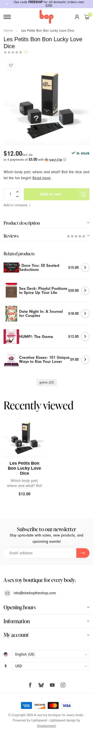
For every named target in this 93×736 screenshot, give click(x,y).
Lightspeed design (63, 720)
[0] (86, 17)
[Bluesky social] (41, 685)
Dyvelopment (46, 726)
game (46, 382)
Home (8, 31)
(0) (25, 52)
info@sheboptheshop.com (35, 593)
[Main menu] (7, 17)
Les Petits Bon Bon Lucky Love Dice (47, 31)
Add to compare (15, 205)
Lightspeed (39, 720)
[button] (46, 159)
